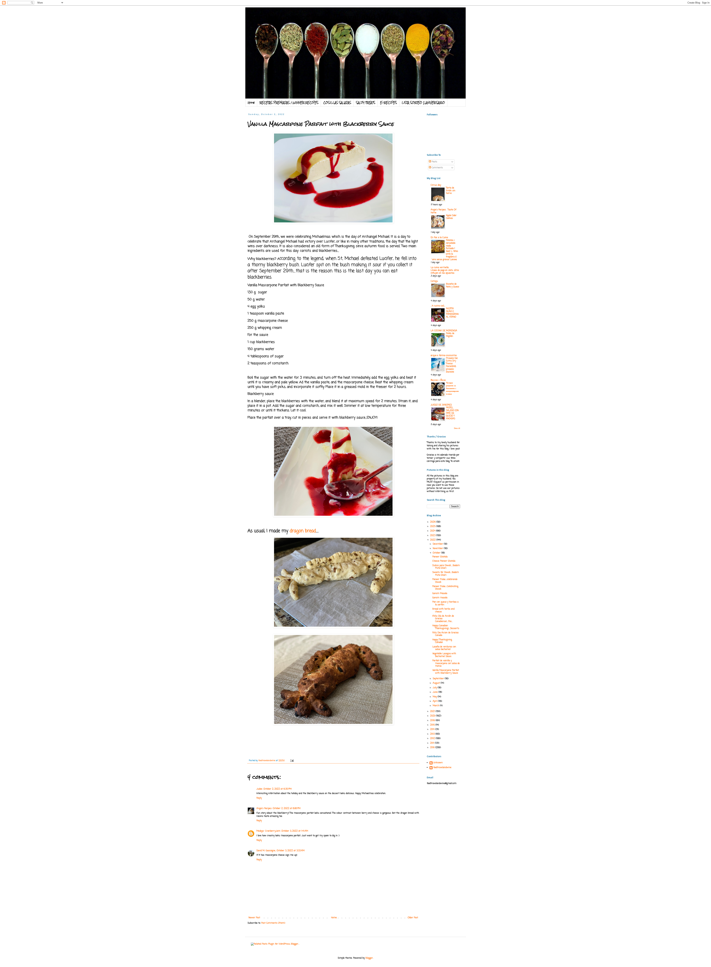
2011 (432, 743)
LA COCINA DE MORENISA (444, 330)
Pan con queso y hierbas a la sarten (445, 603)
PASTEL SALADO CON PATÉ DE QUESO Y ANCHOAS (452, 413)
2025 (433, 526)
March (436, 705)
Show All (457, 428)
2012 (433, 738)
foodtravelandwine (442, 767)
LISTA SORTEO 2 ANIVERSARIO (423, 102)
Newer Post (254, 917)
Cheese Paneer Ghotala (443, 561)
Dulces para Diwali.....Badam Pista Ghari (446, 567)
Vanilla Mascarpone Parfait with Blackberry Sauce (445, 672)
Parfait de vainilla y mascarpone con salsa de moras (446, 663)
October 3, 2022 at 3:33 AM (291, 850)
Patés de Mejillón (450, 335)
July (435, 687)
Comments (437, 167)
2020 (433, 716)
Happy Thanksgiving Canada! (442, 641)
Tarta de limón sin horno (450, 190)
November (438, 548)
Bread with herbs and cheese (443, 610)
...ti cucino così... (438, 306)
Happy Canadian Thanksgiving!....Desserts (445, 627)
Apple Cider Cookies (451, 217)
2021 (433, 711)
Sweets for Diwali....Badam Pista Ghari (445, 574)
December (438, 544)
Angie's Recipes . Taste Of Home (443, 211)
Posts (434, 162)
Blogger (369, 958)
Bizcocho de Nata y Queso (452, 285)
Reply (259, 798)
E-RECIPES (388, 102)
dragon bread (303, 531)
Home (251, 102)
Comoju (434, 281)
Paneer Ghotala (440, 556)
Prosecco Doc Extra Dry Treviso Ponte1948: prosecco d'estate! (452, 365)
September (439, 678)
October (437, 553)
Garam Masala (439, 593)
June (435, 692)
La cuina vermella (440, 267)
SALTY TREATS (365, 102)
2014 (432, 729)
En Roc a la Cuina (439, 237)
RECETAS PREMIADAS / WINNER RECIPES (289, 102)
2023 (433, 535)
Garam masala (439, 597)
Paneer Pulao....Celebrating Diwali (445, 588)
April (435, 701)
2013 (432, 734)
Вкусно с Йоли (438, 380)
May (435, 696)
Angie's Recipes (264, 808)
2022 (433, 540)
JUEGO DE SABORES (441, 405)
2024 (433, 531)
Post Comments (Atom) (273, 923)
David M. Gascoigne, (266, 850)
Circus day (436, 185)
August (437, 683)
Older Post (413, 917)
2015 (432, 725)
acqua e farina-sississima (444, 355)
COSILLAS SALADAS (337, 102)
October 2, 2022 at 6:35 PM (277, 789)
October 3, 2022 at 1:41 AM (294, 831)
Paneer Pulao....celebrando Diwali (444, 581)
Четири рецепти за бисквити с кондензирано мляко (452, 388)
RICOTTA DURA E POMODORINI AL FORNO (452, 313)
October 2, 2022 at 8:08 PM (287, 808)
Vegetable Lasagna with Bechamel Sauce (444, 655)
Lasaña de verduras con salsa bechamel (444, 648)
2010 (432, 747)
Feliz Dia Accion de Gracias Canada (445, 634)
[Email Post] (291, 760)
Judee (259, 789)
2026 (433, 522)
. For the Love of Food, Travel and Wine (321, 17)
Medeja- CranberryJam (268, 831)
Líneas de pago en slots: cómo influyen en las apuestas (445, 272)
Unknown (438, 762)
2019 (433, 720)
